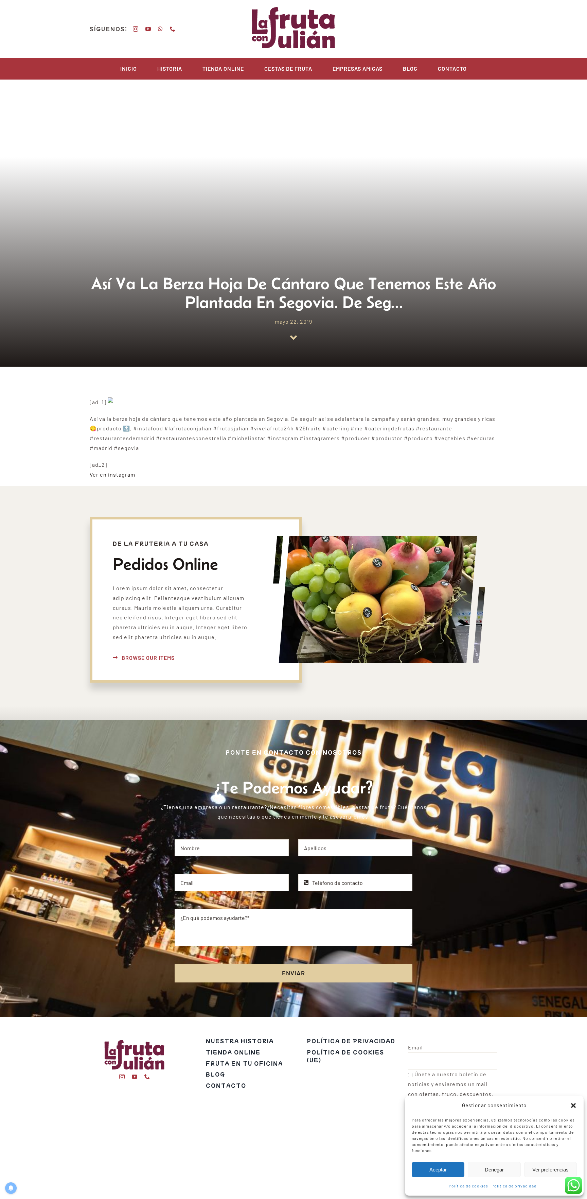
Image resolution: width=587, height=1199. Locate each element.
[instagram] (136, 29)
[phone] (173, 29)
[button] (573, 1105)
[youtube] (148, 29)
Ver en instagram (112, 474)
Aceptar (438, 1169)
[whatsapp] (160, 29)
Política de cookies (468, 1185)
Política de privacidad (514, 1185)
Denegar (494, 1169)
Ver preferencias (550, 1169)
